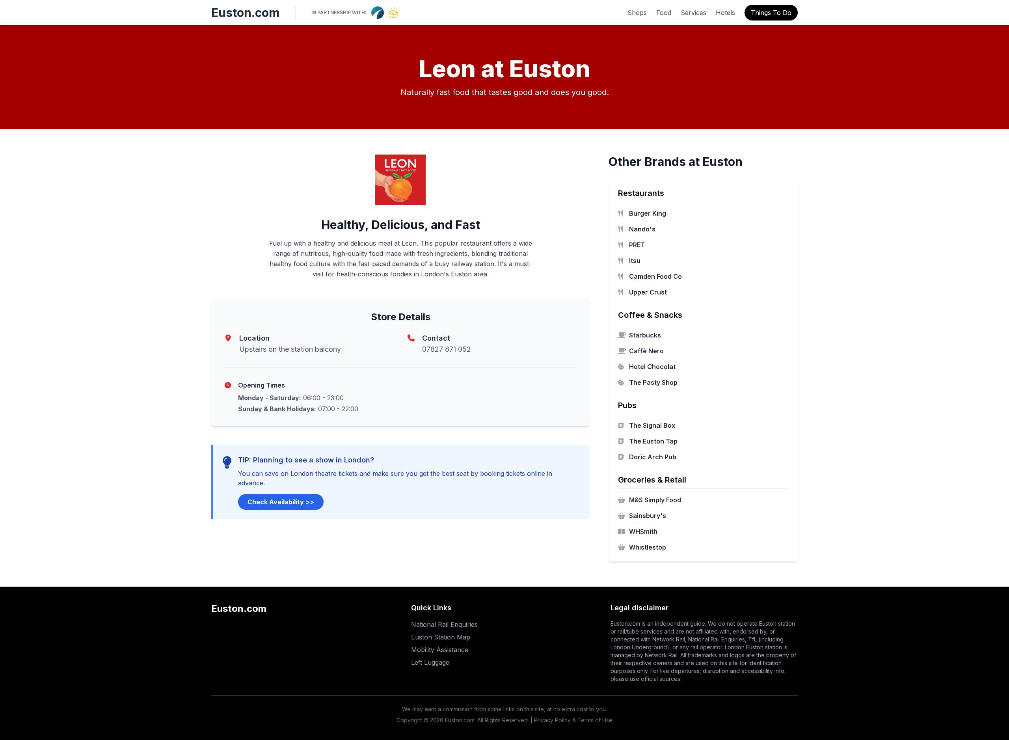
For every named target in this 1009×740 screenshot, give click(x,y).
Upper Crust (648, 292)
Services (693, 13)
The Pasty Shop (653, 382)
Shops (637, 13)
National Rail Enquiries (444, 624)
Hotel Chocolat (652, 367)
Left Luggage (430, 662)
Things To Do (771, 13)
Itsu (634, 261)
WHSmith (643, 531)
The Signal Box (652, 425)
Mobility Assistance (439, 650)
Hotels (725, 13)
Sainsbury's (647, 516)
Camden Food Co (655, 276)
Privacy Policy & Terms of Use (573, 720)
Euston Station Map (440, 637)
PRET (637, 245)
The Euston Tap (653, 441)
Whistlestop (647, 547)
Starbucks (645, 335)
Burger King (647, 213)
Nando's (642, 229)
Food (663, 13)
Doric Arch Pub (652, 457)
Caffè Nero (646, 351)
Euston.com (245, 13)
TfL (752, 639)
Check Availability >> (281, 502)
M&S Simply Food (655, 500)
